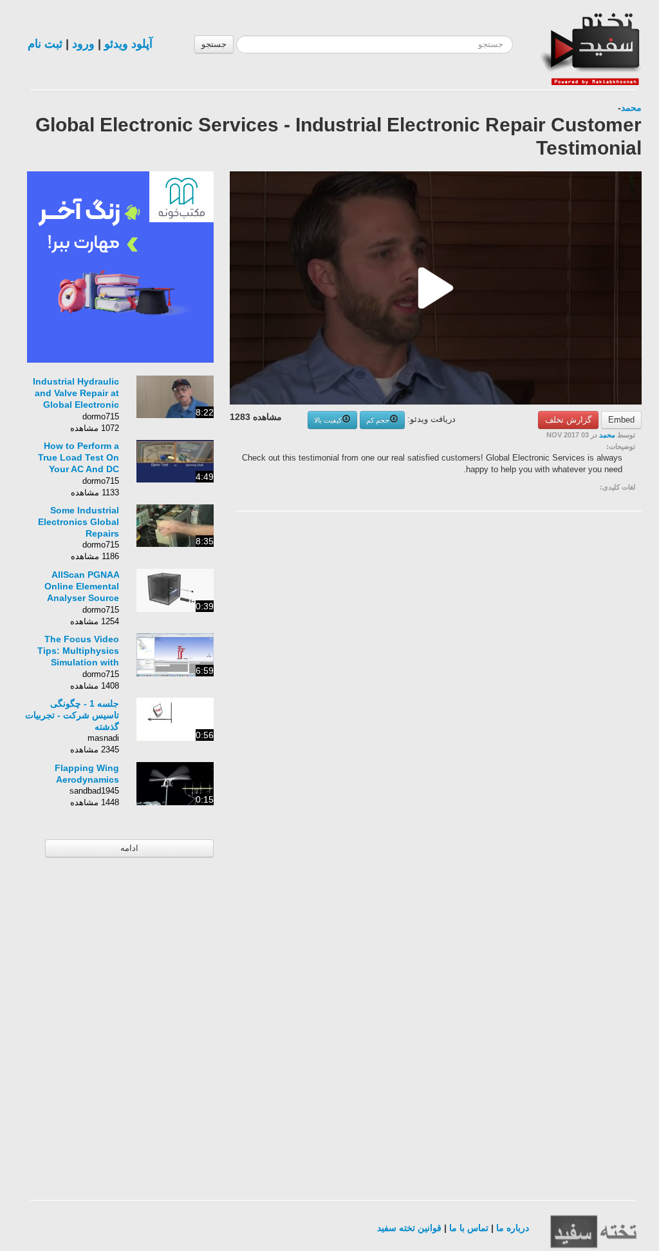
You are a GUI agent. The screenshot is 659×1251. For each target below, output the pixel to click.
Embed (621, 420)
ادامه (129, 848)
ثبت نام (45, 43)
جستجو (214, 44)
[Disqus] (545, 684)
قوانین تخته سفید (409, 1228)
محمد (631, 107)
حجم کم (377, 420)
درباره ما (512, 1228)
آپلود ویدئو (128, 43)
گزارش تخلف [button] (568, 420)
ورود (83, 43)
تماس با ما (468, 1228)
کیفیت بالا (328, 420)
